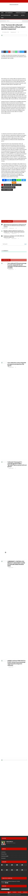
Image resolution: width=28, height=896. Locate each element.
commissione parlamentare (8, 187)
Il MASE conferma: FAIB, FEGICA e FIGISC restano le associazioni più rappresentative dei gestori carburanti (16, 663)
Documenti (3, 858)
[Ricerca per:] (14, 21)
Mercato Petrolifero (6, 15)
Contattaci (3, 852)
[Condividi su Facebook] (2, 52)
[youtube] (10, 1)
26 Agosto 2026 (11, 269)
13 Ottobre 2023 (4, 228)
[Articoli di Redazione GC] (3, 844)
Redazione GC (13, 32)
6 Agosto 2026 (10, 567)
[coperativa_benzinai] (14, 792)
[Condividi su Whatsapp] (16, 52)
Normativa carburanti (21, 12)
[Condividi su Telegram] (21, 52)
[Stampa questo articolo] (14, 52)
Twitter (19, 892)
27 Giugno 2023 (7, 238)
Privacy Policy (3, 854)
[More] (14, 182)
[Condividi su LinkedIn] (7, 52)
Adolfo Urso (7, 185)
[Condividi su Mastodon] (18, 52)
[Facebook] (13, 1)
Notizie (22, 15)
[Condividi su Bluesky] (23, 52)
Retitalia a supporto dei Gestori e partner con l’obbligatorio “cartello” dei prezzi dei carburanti (14, 231)
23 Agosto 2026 (11, 367)
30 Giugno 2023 (7, 233)
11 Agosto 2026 (10, 468)
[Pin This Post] (9, 52)
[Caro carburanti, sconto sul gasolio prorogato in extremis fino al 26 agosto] (4, 410)
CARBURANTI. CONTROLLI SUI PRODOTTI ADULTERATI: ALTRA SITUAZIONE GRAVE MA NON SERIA (16, 564)
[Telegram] (23, 180)
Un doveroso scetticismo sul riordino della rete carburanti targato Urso (14, 236)
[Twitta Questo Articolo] (5, 52)
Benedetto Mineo (16, 185)
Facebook (14, 892)
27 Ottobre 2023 (5, 32)
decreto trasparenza (7, 189)
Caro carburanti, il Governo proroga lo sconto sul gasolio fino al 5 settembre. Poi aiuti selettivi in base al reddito (16, 266)
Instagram (25, 892)
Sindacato (16, 15)
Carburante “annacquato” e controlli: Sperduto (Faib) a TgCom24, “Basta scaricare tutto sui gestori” (17, 464)
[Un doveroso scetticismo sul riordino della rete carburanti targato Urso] (2, 236)
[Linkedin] (14, 180)
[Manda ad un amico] (11, 52)
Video (2, 17)
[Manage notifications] (9, 893)
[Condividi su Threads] (25, 52)
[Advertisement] (14, 8)
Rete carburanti (9, 12)
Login (25, 244)
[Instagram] (18, 1)
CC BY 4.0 (3, 882)
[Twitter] (15, 1)
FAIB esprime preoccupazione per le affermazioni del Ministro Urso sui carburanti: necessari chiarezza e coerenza (15, 225)
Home (2, 12)
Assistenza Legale (4, 856)
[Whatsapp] (19, 180)
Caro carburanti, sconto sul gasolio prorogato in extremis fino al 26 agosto (16, 364)
